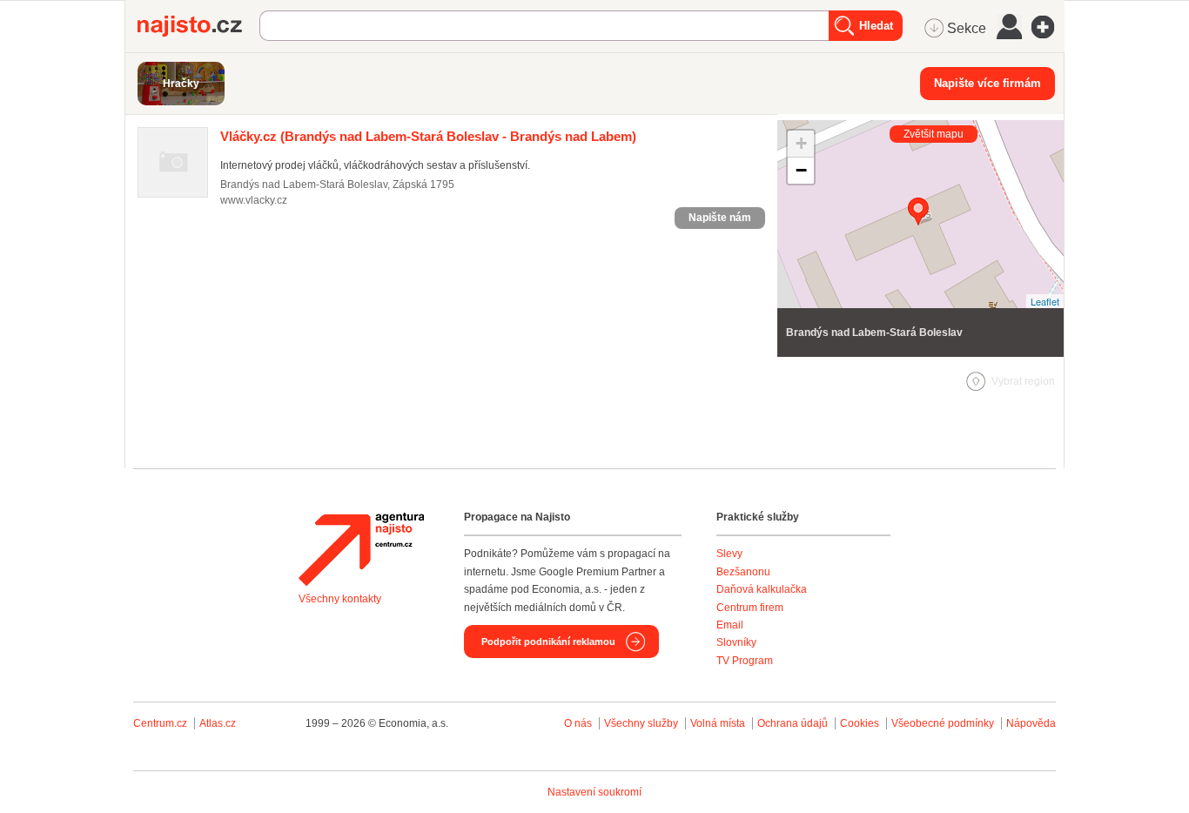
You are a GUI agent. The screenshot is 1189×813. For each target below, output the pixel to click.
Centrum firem (749, 607)
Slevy (729, 554)
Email (729, 625)
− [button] (801, 170)
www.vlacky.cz (253, 200)
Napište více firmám (987, 83)
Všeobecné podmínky (942, 723)
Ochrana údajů (792, 723)
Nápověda (1031, 723)
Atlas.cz (217, 723)
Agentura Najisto (361, 549)
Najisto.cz (198, 26)
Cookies (859, 723)
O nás (578, 723)
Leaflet (1045, 301)
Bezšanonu (743, 572)
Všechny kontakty (340, 599)
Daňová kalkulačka (761, 589)
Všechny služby (642, 723)
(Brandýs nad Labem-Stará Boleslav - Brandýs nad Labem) (428, 136)
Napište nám (720, 218)
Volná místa (717, 723)
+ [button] (801, 143)
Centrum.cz (160, 723)
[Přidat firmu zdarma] (1048, 27)
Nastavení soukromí (594, 792)
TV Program (744, 661)
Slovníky (736, 642)
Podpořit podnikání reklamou (548, 641)
